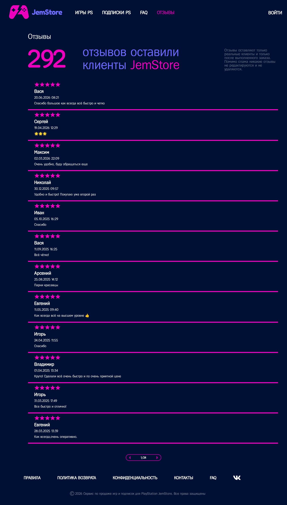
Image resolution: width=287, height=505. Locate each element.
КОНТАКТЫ (183, 478)
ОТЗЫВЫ (165, 12)
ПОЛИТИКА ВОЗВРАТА (76, 478)
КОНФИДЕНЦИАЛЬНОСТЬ (135, 478)
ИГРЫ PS (84, 12)
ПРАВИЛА (32, 478)
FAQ (143, 12)
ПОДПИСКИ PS (116, 12)
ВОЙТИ (275, 12)
